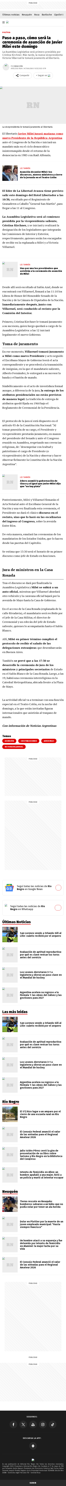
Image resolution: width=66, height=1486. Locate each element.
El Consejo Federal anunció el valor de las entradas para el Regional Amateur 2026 (40, 1134)
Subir (33, 1483)
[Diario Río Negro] (7, 22)
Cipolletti (59, 14)
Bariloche (47, 14)
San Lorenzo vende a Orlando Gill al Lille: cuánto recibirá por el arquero (40, 934)
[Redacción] (6, 67)
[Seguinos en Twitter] (23, 1424)
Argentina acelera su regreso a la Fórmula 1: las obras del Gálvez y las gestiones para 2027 (41, 995)
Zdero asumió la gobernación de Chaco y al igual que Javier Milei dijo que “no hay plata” (40, 483)
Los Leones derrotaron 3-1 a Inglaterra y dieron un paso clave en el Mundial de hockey (41, 975)
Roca (36, 14)
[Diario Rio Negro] (33, 1459)
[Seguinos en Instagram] (43, 1424)
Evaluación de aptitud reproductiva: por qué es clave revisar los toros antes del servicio (41, 954)
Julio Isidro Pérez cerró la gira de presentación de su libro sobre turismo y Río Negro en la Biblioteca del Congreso (41, 1154)
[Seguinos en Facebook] (13, 1424)
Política (6, 32)
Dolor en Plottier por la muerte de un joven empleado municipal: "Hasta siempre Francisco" (41, 1224)
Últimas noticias (10, 14)
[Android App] (33, 1446)
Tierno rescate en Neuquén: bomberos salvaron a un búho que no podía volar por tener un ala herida (41, 1204)
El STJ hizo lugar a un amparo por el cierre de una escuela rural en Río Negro (40, 1114)
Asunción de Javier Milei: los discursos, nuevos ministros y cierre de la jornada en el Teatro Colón (41, 175)
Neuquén (27, 14)
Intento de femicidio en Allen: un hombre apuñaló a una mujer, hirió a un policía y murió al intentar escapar (41, 1175)
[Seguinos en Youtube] (33, 1424)
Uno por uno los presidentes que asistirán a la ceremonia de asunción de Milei (41, 271)
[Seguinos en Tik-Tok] (52, 1424)
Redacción (18, 66)
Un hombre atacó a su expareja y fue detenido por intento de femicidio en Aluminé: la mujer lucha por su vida (41, 1244)
